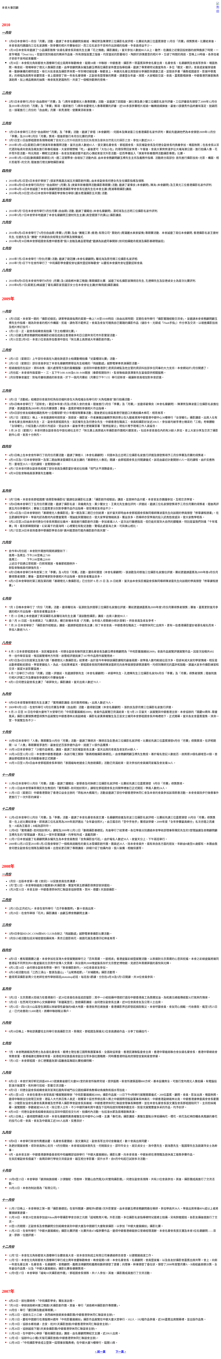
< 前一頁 (100, 1351)
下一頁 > (121, 1351)
